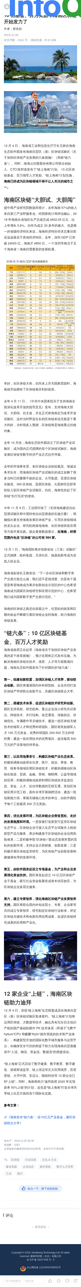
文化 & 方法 (49, 1159)
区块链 (15, 1159)
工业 (8, 1173)
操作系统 (45, 1166)
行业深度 (30, 1159)
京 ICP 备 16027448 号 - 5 (40, 1259)
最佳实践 (11, 1166)
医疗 (20, 1173)
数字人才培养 (65, 1166)
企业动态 (28, 1166)
